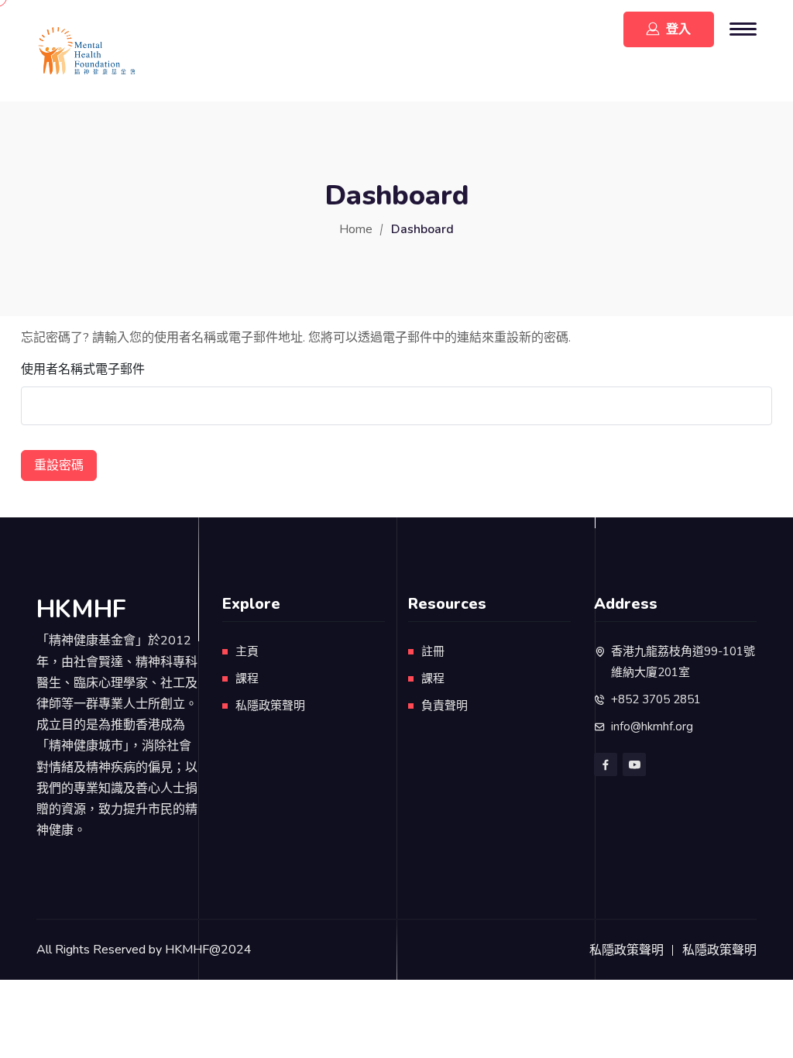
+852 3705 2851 (656, 699)
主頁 (247, 651)
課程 (247, 678)
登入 (678, 29)
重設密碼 (59, 465)
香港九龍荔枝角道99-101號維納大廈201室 (683, 662)
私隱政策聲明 (270, 705)
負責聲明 (444, 705)
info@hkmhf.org (652, 726)
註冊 (433, 651)
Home (355, 229)
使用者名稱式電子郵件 (83, 369)
